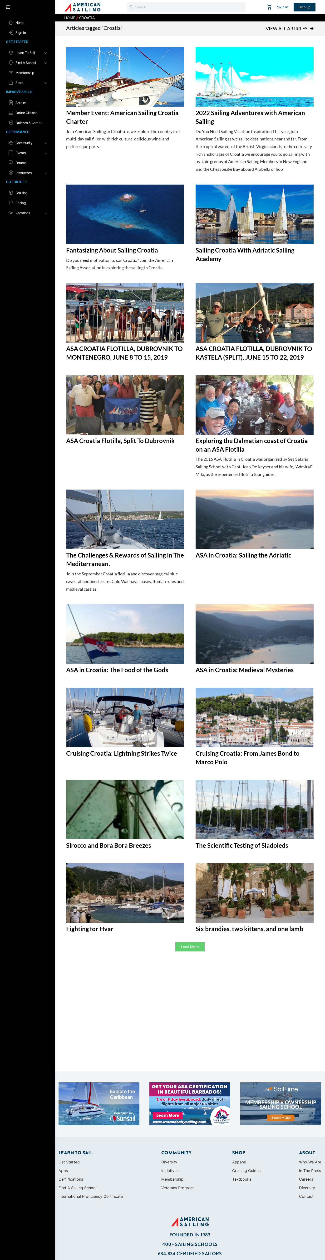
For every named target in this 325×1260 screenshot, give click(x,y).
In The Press (310, 1170)
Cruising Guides (246, 1170)
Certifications (71, 1179)
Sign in (282, 7)
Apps (63, 1170)
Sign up (304, 7)
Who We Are (310, 1162)
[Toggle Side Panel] (8, 7)
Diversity (169, 1162)
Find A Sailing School (78, 1187)
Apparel (239, 1162)
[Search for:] (186, 7)
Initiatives (169, 1170)
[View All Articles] (311, 28)
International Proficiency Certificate (91, 1196)
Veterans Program (177, 1187)
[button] (190, 946)
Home (69, 18)
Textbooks (241, 1179)
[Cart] (269, 7)
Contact (306, 1196)
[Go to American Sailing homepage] (82, 6)
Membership (172, 1179)
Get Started (69, 1162)
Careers (306, 1179)
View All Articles (286, 28)
